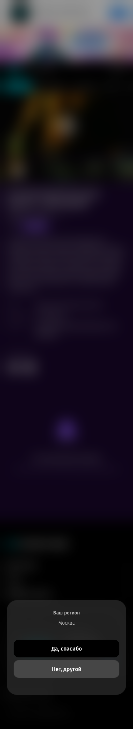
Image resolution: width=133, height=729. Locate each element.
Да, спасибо (66, 648)
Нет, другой (67, 669)
